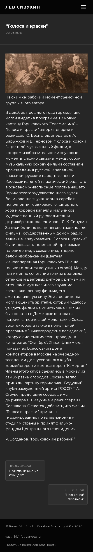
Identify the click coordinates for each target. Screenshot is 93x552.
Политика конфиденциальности (30, 545)
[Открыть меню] (83, 7)
